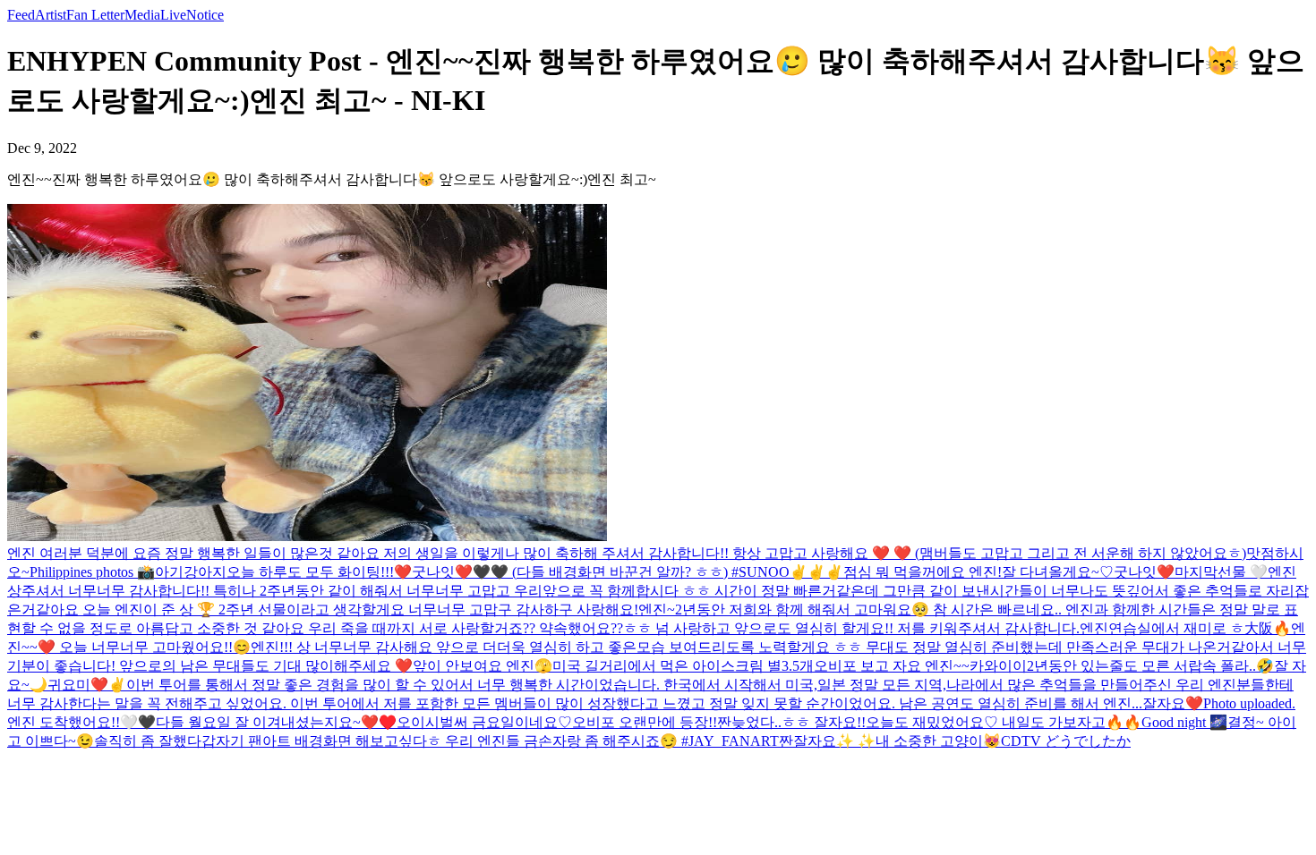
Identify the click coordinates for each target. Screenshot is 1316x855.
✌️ (799, 572)
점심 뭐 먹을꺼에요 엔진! (922, 572)
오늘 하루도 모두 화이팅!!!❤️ (319, 572)
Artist (50, 14)
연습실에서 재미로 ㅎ (1176, 628)
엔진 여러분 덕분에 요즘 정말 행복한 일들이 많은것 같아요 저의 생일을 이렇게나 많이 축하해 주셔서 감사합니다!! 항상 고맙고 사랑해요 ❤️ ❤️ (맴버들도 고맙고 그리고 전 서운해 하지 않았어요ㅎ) (626, 553)
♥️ (388, 722)
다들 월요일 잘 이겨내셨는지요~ (258, 722)
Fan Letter (95, 14)
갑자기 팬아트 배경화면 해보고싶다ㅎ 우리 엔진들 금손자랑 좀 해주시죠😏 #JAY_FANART (490, 741)
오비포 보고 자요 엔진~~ (892, 665)
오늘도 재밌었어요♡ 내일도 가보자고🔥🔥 (1003, 722)
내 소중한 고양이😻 (938, 741)
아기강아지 (190, 572)
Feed (21, 14)
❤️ (99, 684)
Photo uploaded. (1249, 703)
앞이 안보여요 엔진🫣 (482, 665)
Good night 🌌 (1184, 722)
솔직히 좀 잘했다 (147, 741)
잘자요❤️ (1172, 703)
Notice (205, 14)
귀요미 (68, 684)
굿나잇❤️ (442, 572)
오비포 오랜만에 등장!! (644, 722)
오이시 (418, 722)
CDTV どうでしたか (1066, 741)
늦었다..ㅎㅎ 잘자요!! (798, 722)
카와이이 (998, 665)
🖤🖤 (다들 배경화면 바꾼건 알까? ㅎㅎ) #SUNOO (631, 572)
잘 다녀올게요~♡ (1058, 572)
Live (173, 14)
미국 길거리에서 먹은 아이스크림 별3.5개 (683, 665)
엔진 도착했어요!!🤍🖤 (81, 722)
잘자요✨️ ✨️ (834, 741)
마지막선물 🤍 (1221, 572)
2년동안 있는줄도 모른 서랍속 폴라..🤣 (1150, 665)
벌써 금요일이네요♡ (506, 722)
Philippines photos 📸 (92, 572)
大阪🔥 (1267, 628)
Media (142, 14)
